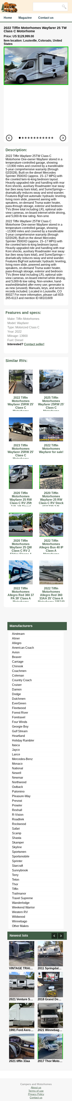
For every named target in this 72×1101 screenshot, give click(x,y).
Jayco (16, 749)
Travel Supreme (22, 898)
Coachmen (19, 670)
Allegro (16, 643)
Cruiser (17, 684)
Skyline (17, 847)
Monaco (17, 763)
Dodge (16, 694)
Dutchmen (18, 698)
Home (8, 17)
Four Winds (19, 721)
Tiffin (15, 888)
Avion (16, 652)
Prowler (17, 805)
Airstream (18, 633)
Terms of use (36, 1090)
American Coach (23, 647)
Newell (16, 773)
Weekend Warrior (23, 907)
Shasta (16, 837)
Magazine (25, 17)
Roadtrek (18, 819)
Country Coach (22, 680)
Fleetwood (19, 708)
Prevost (17, 800)
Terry (15, 875)
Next (63, 138)
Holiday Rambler (23, 740)
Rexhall (17, 810)
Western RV (20, 912)
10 (46, 138)
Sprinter (17, 861)
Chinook (17, 666)
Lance (16, 754)
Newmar (17, 777)
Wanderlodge (21, 902)
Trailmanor (19, 893)
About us (36, 1087)
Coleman (18, 675)
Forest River (20, 712)
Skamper (18, 842)
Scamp (16, 833)
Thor (15, 884)
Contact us (46, 17)
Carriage (17, 661)
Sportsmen (19, 851)
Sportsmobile (20, 856)
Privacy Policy (36, 1094)
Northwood (19, 782)
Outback (17, 786)
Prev (9, 138)
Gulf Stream (20, 731)
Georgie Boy (20, 726)
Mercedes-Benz (22, 759)
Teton (15, 879)
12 (52, 138)
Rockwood (19, 824)
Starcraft (17, 865)
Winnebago (19, 921)
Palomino (18, 791)
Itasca (16, 745)
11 (49, 138)
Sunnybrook (20, 870)
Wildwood (18, 916)
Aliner (16, 638)
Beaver (16, 657)
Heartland (18, 735)
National (17, 768)
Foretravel (18, 717)
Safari (16, 828)
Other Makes (20, 926)
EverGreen (19, 703)
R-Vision (17, 814)
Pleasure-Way (21, 796)
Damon (17, 689)
